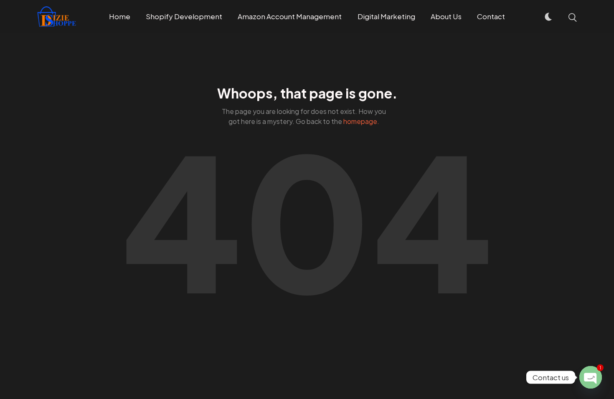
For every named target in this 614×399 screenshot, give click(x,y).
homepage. (361, 121)
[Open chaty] (590, 377)
